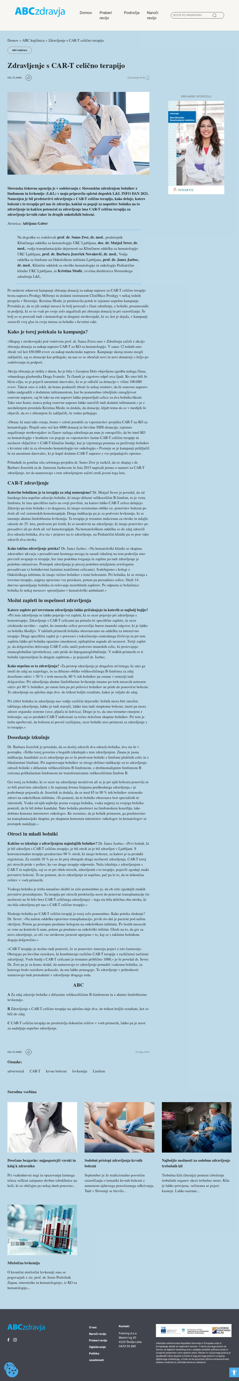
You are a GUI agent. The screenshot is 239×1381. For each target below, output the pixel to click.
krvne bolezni (56, 1071)
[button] (234, 1372)
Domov (12, 40)
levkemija (79, 1071)
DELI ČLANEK (14, 77)
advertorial (15, 1071)
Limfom (99, 1071)
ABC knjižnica (33, 40)
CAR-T (35, 1071)
